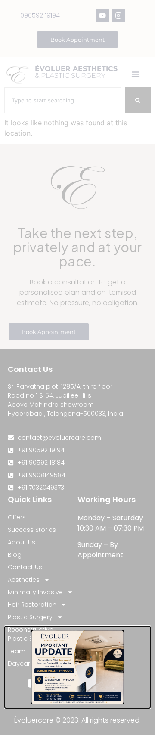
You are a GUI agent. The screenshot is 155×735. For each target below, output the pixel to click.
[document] (77, 367)
